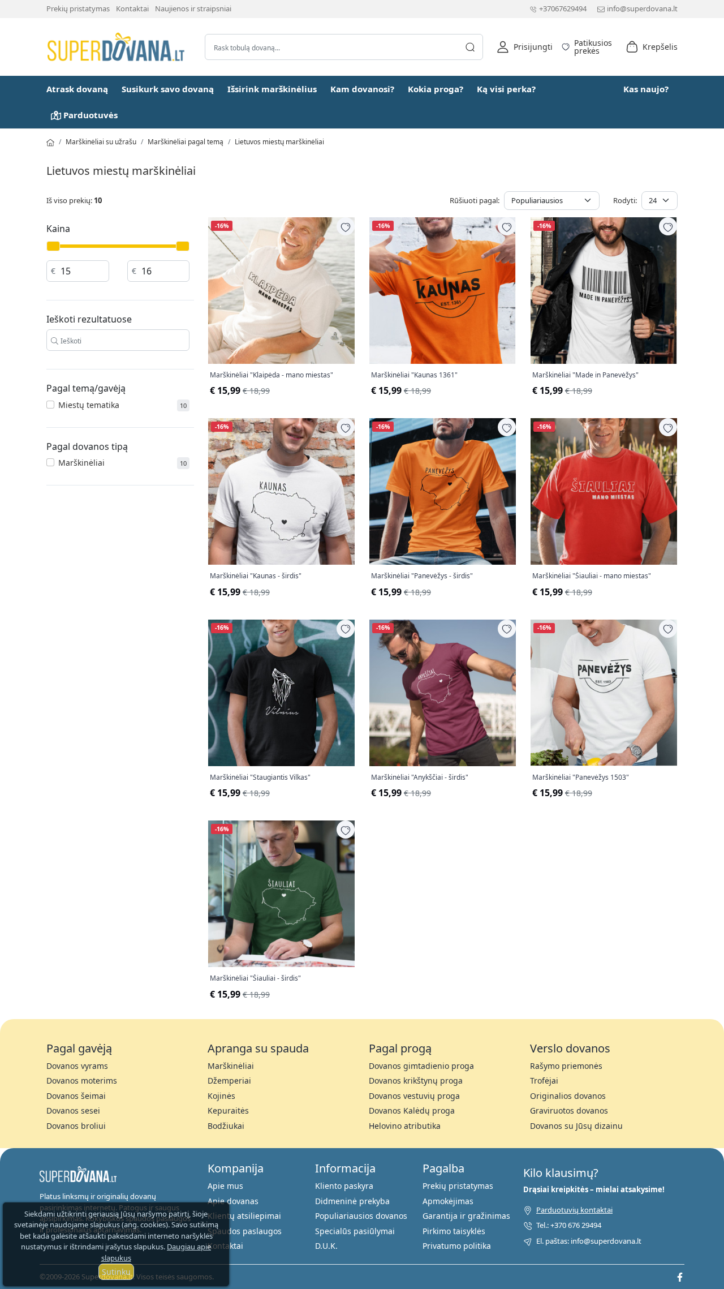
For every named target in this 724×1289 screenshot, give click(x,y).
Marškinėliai (81, 462)
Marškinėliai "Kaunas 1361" (414, 375)
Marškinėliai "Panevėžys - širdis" (422, 576)
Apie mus (225, 1185)
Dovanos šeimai (76, 1095)
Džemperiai (229, 1080)
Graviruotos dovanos (569, 1110)
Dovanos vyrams (77, 1065)
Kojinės (221, 1095)
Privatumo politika (457, 1245)
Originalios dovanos (568, 1095)
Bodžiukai (226, 1125)
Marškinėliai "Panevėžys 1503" (580, 777)
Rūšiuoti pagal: (474, 200)
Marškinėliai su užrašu (101, 142)
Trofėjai (544, 1080)
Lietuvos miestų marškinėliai (279, 142)
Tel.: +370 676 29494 (568, 1225)
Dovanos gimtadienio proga (421, 1065)
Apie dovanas (233, 1201)
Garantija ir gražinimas (466, 1215)
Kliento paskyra (344, 1185)
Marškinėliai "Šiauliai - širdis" (255, 978)
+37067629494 (563, 8)
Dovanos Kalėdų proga (412, 1110)
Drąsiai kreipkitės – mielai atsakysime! (594, 1189)
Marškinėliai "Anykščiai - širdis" (419, 777)
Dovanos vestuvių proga (414, 1095)
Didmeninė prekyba (352, 1201)
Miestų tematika (88, 404)
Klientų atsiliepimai (244, 1215)
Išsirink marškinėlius (272, 88)
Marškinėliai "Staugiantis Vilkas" (260, 777)
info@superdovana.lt (642, 8)
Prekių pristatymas (78, 8)
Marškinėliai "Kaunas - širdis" (255, 576)
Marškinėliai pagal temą (185, 142)
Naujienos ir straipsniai (193, 8)
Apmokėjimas (448, 1201)
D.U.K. (326, 1245)
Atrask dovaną (77, 88)
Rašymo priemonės (566, 1065)
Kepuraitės (228, 1110)
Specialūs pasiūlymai (355, 1231)
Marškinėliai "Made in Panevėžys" (585, 375)
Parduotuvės (90, 115)
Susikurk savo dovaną (168, 88)
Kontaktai (132, 8)
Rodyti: (625, 200)
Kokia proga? (435, 88)
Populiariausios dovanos (361, 1215)
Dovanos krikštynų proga (416, 1080)
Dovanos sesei (73, 1110)
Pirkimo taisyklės (454, 1231)
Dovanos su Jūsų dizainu (576, 1125)
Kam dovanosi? (362, 88)
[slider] (53, 246)
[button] (525, 47)
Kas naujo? (646, 88)
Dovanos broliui (76, 1125)
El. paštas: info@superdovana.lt (588, 1241)
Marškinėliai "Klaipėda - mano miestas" (271, 375)
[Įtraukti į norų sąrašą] (346, 226)
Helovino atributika (405, 1125)
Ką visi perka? (506, 88)
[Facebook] (679, 1276)
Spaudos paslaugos (245, 1231)
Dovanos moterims (81, 1080)
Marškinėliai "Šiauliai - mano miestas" (591, 576)
